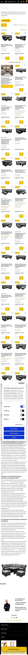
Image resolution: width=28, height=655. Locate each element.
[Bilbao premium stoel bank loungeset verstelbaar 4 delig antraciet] (21, 38)
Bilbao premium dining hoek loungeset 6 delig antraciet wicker (6, 233)
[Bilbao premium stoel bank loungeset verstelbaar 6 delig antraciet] (21, 98)
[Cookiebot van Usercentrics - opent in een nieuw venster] (18, 300)
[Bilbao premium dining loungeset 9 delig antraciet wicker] (21, 287)
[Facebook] (11, 618)
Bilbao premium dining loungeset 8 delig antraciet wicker (20, 199)
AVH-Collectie (4, 105)
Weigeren (14, 354)
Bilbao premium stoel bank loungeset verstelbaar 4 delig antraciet (20, 46)
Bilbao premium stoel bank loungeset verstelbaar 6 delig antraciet (20, 107)
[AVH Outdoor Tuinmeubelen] (9, 1)
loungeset (18, 442)
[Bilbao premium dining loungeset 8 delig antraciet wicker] (21, 191)
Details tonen (18, 341)
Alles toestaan (14, 345)
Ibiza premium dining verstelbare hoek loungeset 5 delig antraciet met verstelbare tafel (6, 141)
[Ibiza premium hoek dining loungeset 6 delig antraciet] (21, 131)
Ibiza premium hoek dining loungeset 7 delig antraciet (21, 385)
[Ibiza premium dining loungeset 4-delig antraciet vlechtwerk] (21, 163)
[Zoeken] (14, 1)
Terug (3, 7)
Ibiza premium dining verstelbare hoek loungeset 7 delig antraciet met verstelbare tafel (6, 202)
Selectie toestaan (14, 350)
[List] (26, 29)
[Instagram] (14, 618)
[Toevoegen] (7, 58)
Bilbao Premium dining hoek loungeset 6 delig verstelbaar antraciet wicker (20, 266)
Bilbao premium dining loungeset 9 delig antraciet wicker (20, 295)
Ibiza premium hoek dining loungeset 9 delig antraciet (7, 45)
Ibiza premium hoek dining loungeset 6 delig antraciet (21, 139)
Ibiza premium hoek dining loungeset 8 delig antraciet (7, 171)
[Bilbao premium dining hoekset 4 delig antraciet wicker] (21, 70)
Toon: (21, 29)
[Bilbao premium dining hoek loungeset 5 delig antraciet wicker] (7, 257)
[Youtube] (16, 618)
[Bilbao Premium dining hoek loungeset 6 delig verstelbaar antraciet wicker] (21, 257)
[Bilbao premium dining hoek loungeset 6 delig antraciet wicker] (7, 225)
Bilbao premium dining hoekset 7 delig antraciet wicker (6, 415)
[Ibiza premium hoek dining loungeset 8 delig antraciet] (7, 163)
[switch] (22, 327)
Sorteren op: (15, 24)
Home (6, 7)
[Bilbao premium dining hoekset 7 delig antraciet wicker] (7, 407)
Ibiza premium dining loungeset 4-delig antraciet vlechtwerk (20, 171)
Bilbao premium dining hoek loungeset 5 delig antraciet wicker (6, 265)
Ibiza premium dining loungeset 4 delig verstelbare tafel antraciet (6, 108)
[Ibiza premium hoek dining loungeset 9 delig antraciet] (7, 38)
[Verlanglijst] (23, 1)
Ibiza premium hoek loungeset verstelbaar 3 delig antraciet (6, 296)
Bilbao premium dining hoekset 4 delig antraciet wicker (20, 78)
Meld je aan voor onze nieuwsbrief (14, 620)
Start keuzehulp (5, 20)
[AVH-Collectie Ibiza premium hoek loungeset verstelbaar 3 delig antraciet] (7, 287)
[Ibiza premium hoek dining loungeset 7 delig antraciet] (21, 377)
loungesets (7, 481)
